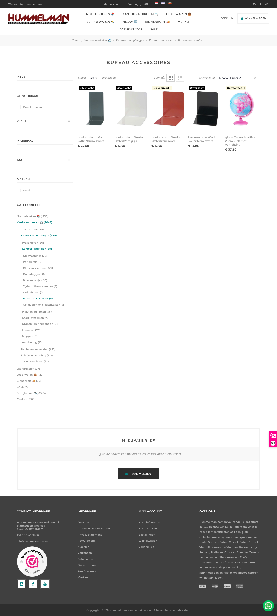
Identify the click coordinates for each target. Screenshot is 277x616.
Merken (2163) (26, 399)
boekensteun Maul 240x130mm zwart (91, 139)
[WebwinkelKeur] (32, 561)
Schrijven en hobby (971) (37, 355)
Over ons (83, 522)
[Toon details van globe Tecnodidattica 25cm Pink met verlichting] (242, 108)
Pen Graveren (87, 571)
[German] (170, 3)
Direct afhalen (32, 107)
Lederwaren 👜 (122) (30, 374)
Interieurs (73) (31, 330)
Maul (26, 190)
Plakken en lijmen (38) (37, 311)
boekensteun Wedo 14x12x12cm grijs (129, 139)
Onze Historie (87, 565)
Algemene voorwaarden (94, 528)
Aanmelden (141, 474)
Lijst (180, 78)
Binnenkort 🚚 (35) (29, 380)
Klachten (83, 546)
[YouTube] (45, 584)
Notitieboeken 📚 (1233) (32, 216)
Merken (83, 577)
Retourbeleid (86, 540)
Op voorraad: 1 (162, 87)
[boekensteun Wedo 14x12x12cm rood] (169, 108)
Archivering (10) (32, 342)
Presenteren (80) (33, 242)
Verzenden (85, 552)
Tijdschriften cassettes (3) (40, 286)
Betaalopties (86, 559)
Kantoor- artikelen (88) (37, 248)
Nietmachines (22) (35, 255)
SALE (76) (23, 386)
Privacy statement (90, 534)
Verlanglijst (146, 546)
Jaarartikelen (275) (29, 368)
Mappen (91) (30, 336)
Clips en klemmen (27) (38, 268)
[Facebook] (33, 584)
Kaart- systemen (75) (35, 317)
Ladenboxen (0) (33, 292)
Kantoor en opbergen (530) (39, 235)
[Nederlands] (156, 3)
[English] (163, 3)
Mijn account (111, 4)
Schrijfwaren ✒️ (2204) (31, 393)
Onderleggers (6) (34, 274)
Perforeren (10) (32, 262)
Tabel (170, 78)
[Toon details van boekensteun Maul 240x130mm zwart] (95, 108)
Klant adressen (148, 528)
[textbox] (218, 18)
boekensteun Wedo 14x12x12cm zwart (202, 139)
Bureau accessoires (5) (38, 298)
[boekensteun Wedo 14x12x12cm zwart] (205, 108)
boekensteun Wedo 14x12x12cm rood (165, 139)
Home (75, 40)
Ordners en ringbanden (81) (40, 323)
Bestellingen (146, 534)
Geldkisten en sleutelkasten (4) (43, 304)
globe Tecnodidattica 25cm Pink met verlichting (240, 141)
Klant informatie (149, 522)
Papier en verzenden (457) (38, 349)
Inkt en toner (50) (32, 229)
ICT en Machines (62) (35, 361)
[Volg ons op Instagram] (21, 584)
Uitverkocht (86, 87)
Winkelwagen (147, 540)
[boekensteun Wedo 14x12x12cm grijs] (132, 108)
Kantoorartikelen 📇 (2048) (34, 222)
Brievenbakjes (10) (35, 280)
